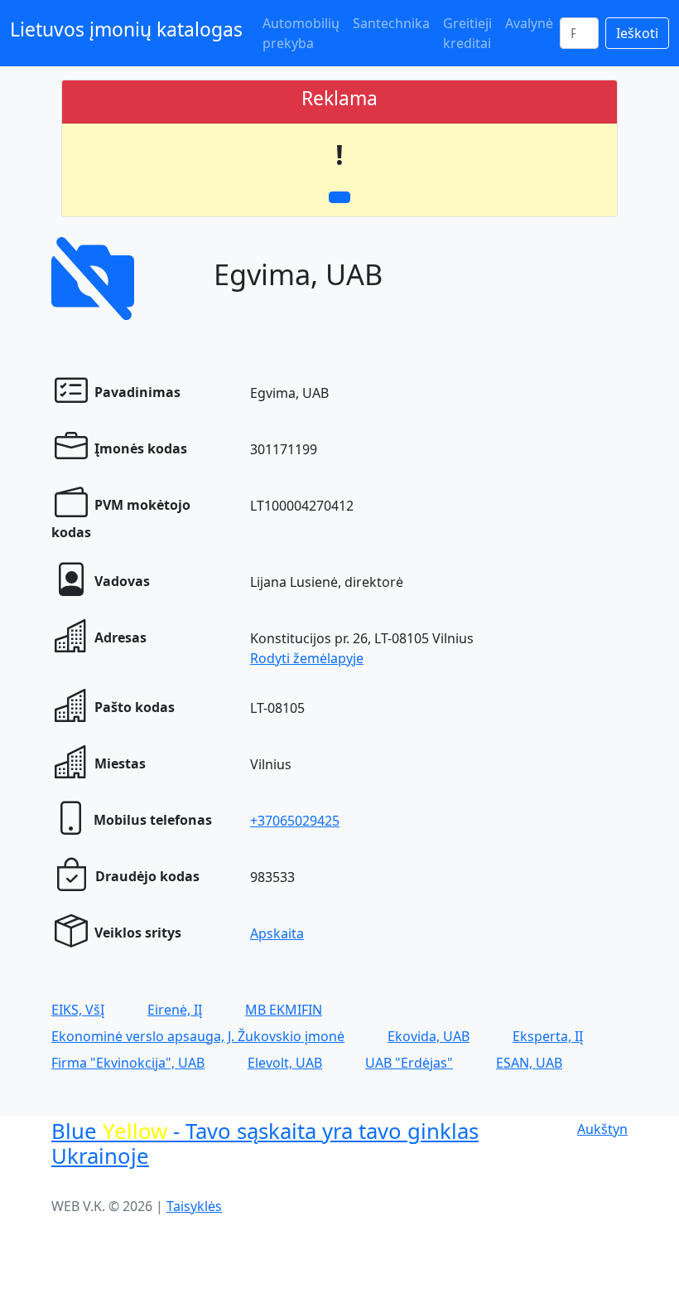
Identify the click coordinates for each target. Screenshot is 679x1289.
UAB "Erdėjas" (409, 1063)
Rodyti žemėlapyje (307, 658)
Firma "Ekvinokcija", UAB (128, 1063)
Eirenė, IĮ (174, 1010)
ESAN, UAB (529, 1063)
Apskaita (277, 933)
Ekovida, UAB (429, 1036)
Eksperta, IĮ (548, 1036)
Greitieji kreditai (467, 33)
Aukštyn (602, 1129)
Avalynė (529, 23)
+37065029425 (295, 821)
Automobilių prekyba (301, 33)
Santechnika (391, 23)
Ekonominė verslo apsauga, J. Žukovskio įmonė (197, 1036)
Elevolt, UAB (285, 1063)
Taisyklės (194, 1206)
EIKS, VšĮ (77, 1010)
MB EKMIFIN (283, 1010)
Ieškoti (637, 33)
